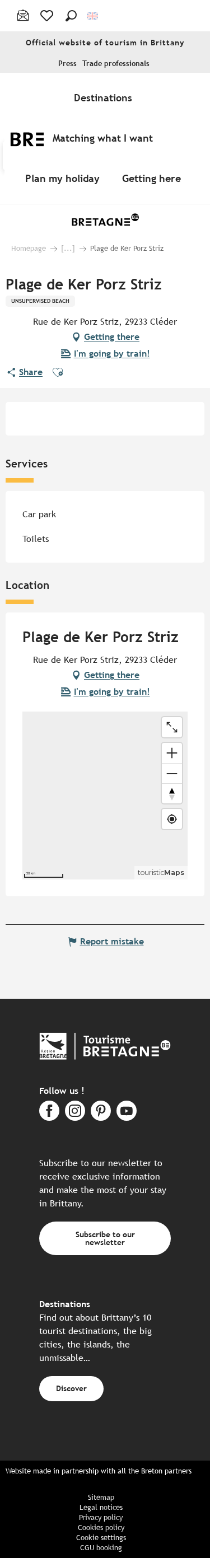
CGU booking (101, 1547)
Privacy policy (101, 1517)
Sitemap (101, 1497)
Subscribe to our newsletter (105, 1238)
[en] (93, 16)
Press (67, 63)
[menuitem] (105, 97)
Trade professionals (116, 63)
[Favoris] (47, 16)
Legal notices (101, 1507)
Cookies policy (101, 1527)
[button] (71, 16)
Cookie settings (101, 1537)
